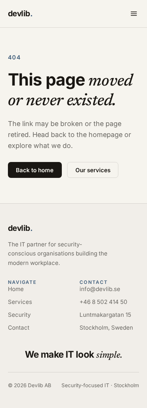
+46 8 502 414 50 (103, 301)
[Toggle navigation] (134, 13)
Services (20, 301)
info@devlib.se (100, 289)
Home (16, 289)
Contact (18, 327)
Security (19, 314)
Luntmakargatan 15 (105, 314)
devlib (20, 13)
